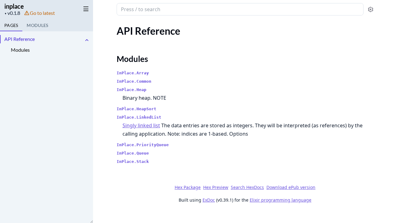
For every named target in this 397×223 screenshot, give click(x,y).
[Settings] (370, 9)
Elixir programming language (280, 200)
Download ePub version (290, 187)
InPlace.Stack (133, 161)
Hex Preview (215, 187)
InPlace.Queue (133, 153)
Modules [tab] (37, 25)
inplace (14, 6)
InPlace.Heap (131, 89)
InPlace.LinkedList (139, 117)
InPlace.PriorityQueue (143, 144)
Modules (20, 50)
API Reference (19, 39)
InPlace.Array (133, 73)
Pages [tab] (11, 25)
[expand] (87, 40)
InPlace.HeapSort (136, 109)
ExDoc (209, 200)
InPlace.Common (134, 81)
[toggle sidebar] (85, 8)
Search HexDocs (247, 187)
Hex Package (188, 187)
